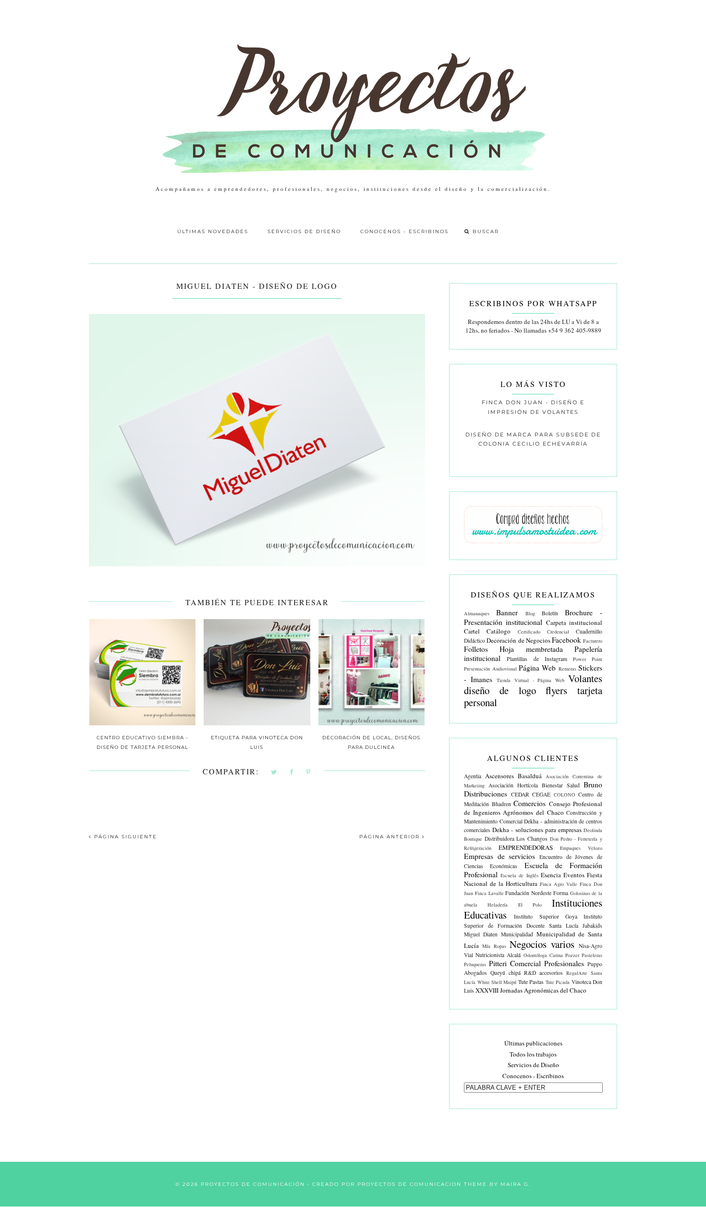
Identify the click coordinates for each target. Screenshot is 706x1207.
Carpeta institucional (574, 622)
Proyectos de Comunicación (253, 1184)
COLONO (564, 794)
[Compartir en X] (274, 773)
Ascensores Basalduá (513, 775)
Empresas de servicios (499, 856)
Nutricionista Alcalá (498, 954)
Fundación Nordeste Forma (536, 892)
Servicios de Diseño (304, 231)
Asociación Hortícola (513, 785)
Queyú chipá (505, 972)
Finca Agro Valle (558, 884)
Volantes (585, 678)
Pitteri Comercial (515, 963)
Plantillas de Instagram (537, 658)
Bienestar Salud (561, 785)
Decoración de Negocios (518, 640)
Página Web (537, 667)
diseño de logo (500, 690)
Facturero (592, 640)
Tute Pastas (531, 981)
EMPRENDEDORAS (526, 847)
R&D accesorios (543, 972)
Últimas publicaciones (533, 1043)
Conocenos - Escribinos (404, 231)
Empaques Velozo (581, 848)
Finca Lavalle (489, 893)
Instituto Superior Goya (545, 916)
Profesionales (564, 963)
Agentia (472, 776)
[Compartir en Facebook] (292, 773)
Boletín (550, 613)
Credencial (558, 631)
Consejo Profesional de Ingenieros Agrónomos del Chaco (533, 808)
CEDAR (520, 794)
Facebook (566, 640)
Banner (507, 612)
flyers (556, 690)
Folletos (476, 649)
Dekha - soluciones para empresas (537, 829)
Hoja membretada (530, 649)
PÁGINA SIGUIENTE (124, 837)
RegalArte (576, 973)
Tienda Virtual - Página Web (530, 680)
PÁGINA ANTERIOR (390, 837)
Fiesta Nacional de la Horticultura (533, 879)
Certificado (529, 631)
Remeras (567, 668)
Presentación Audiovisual (490, 668)
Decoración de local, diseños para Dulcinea (371, 742)
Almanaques (476, 613)
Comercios (529, 803)
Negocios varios (542, 944)
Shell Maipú (503, 982)
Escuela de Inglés (519, 875)
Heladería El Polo (514, 904)
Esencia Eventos (562, 875)
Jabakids (592, 925)
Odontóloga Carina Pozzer (551, 955)
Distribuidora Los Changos (516, 838)
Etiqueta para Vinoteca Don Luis (257, 742)
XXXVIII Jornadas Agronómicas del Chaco (530, 990)
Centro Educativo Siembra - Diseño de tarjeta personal (142, 742)
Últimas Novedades (212, 231)
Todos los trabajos (533, 1054)
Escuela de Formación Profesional (533, 869)
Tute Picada (558, 982)
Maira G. (515, 1184)
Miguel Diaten (481, 934)
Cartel (472, 631)
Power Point (587, 659)
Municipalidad (517, 934)
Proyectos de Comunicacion (409, 1184)
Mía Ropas (494, 946)
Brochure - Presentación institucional (533, 617)
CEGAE (541, 794)
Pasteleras (592, 955)
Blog (530, 613)
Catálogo (499, 631)
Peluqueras (475, 964)
